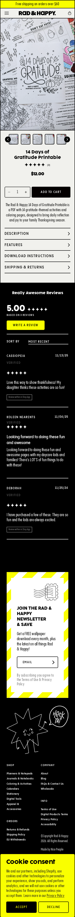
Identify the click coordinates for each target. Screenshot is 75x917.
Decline (53, 907)
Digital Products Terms (54, 814)
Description (17, 234)
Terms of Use (48, 809)
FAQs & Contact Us (52, 783)
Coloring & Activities (19, 783)
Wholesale (47, 788)
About (44, 773)
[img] (17, 373)
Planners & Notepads (20, 773)
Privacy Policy (55, 896)
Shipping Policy (16, 834)
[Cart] (71, 13)
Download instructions (29, 256)
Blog (43, 778)
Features (14, 245)
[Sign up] (53, 662)
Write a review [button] (25, 325)
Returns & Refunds (18, 829)
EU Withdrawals (16, 839)
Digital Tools (14, 799)
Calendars (13, 788)
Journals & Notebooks (20, 778)
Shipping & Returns (24, 267)
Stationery (13, 793)
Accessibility (48, 824)
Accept (22, 907)
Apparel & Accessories (14, 807)
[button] (8, 139)
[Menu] (7, 13)
